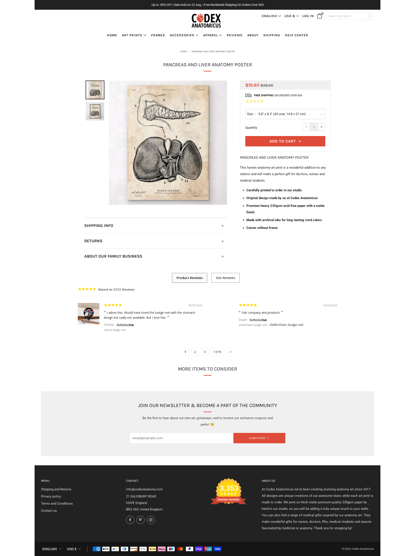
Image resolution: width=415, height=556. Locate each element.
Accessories (182, 35)
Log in (308, 16)
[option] (168, 143)
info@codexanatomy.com (144, 489)
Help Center (296, 35)
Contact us (49, 511)
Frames (158, 35)
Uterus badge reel (115, 330)
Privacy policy (51, 496)
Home (112, 35)
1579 (217, 352)
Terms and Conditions (57, 503)
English (269, 16)
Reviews (235, 35)
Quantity (251, 128)
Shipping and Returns (56, 489)
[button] (95, 90)
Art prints (132, 35)
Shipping (271, 35)
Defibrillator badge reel (253, 325)
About (253, 35)
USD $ (289, 16)
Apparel (210, 35)
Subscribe (257, 438)
